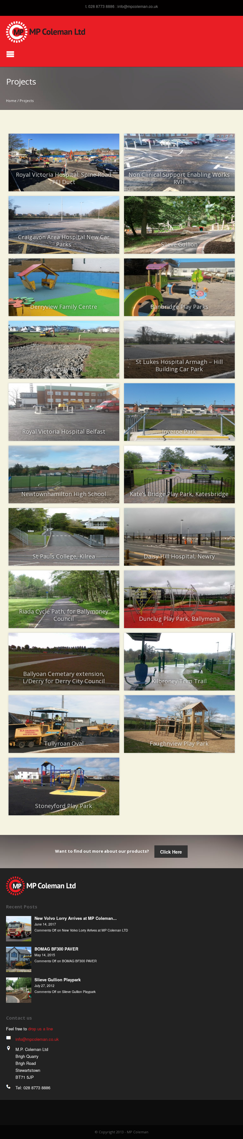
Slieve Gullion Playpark (57, 980)
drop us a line (40, 1029)
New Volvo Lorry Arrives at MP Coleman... (75, 918)
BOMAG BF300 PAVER (56, 949)
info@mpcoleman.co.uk (137, 6)
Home (11, 100)
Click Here (171, 852)
